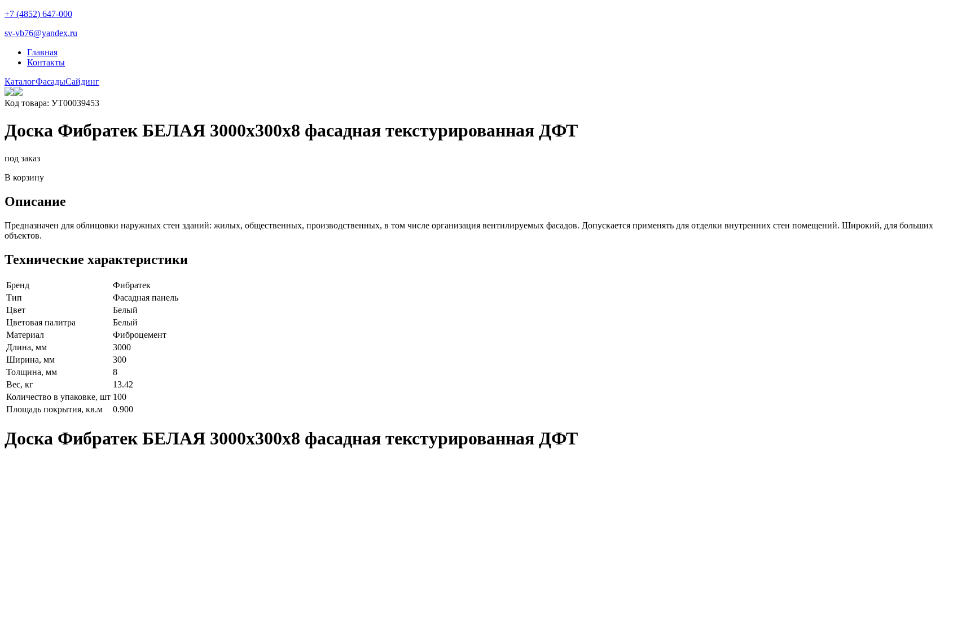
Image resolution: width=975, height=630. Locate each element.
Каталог (20, 81)
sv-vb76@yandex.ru (41, 33)
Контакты (46, 62)
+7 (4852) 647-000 (38, 14)
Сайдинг (82, 81)
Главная (42, 52)
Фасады (50, 81)
